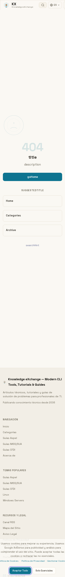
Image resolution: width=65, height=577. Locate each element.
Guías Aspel (10, 438)
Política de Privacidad (33, 561)
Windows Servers (13, 500)
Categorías (9, 432)
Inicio (6, 426)
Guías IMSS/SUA (12, 444)
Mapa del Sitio (11, 528)
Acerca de (9, 455)
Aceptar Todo (20, 570)
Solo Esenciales (44, 570)
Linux (6, 494)
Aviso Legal (10, 534)
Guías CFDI (9, 449)
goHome (32, 177)
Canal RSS (9, 522)
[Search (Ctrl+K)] (43, 5)
